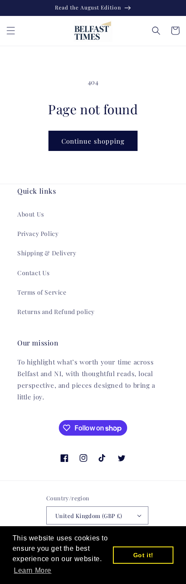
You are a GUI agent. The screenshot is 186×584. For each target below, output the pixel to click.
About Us (30, 214)
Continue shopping (93, 141)
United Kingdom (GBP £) (88, 515)
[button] (10, 30)
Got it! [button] (143, 555)
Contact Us (33, 273)
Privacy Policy (37, 233)
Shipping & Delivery (46, 253)
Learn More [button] (32, 570)
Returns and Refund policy (56, 312)
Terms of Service (42, 292)
